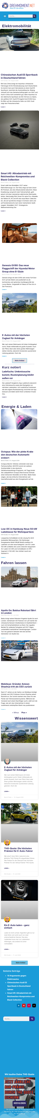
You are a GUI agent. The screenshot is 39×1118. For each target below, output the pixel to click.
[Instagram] (29, 1005)
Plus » (24, 712)
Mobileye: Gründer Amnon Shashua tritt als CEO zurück (16, 685)
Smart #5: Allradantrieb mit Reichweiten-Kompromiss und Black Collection (18, 176)
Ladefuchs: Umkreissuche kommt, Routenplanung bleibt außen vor (18, 374)
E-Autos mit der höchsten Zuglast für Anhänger (18, 768)
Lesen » (3, 107)
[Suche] (34, 16)
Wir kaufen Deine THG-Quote (19, 1074)
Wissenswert (26, 718)
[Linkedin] (18, 1005)
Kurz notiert (11, 367)
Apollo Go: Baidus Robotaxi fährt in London (18, 611)
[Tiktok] (34, 1005)
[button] (5, 16)
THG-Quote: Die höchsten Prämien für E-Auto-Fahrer (18, 849)
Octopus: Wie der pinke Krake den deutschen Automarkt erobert (17, 454)
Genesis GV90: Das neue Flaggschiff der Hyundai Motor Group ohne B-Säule (18, 268)
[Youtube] (24, 1005)
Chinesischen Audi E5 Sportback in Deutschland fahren (18, 986)
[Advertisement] (19, 1043)
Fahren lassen (14, 563)
